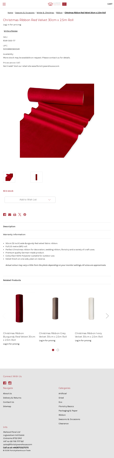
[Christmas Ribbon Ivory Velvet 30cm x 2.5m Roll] (91, 309)
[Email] (9, 214)
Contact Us (8, 402)
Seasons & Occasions (69, 419)
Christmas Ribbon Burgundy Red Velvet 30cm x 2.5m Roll (19, 336)
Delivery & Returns (12, 398)
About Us (7, 393)
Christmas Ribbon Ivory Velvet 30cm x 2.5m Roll (89, 335)
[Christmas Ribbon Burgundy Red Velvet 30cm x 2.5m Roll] (19, 309)
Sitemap (7, 406)
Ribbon (62, 415)
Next (107, 315)
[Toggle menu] (4, 4)
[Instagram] (9, 383)
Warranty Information (14, 234)
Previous (4, 315)
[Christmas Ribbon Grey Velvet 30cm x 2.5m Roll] (55, 309)
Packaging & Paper (68, 410)
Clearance (63, 423)
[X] (19, 214)
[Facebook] (4, 214)
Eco (60, 402)
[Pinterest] (24, 214)
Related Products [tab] (12, 280)
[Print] (14, 214)
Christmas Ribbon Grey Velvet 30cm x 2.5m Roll (53, 335)
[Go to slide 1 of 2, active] (53, 350)
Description (9, 226)
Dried (61, 398)
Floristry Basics (66, 406)
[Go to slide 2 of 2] (58, 350)
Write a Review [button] (11, 31)
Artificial (63, 393)
